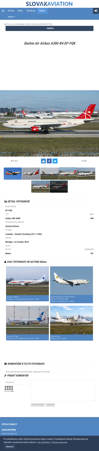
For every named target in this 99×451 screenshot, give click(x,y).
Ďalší (83, 161)
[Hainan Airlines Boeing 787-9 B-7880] (13, 173)
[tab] (49, 28)
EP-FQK (8, 210)
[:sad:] (10, 389)
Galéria (41, 11)
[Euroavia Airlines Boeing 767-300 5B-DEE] (27, 320)
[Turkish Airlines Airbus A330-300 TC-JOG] (40, 186)
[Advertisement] (49, 68)
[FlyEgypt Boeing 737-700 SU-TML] (31, 173)
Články (20, 11)
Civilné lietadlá (19, 24)
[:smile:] (5, 387)
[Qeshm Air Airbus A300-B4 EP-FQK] (68, 173)
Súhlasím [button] (10, 447)
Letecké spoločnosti (9, 434)
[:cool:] (8, 387)
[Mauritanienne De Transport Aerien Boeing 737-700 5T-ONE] (71, 280)
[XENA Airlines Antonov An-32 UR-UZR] (71, 320)
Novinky (11, 11)
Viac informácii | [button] (44, 442)
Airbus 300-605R (12, 218)
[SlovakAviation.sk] (49, 4)
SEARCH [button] (50, 28)
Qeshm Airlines (12, 226)
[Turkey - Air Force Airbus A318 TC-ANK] (59, 186)
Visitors (11, 17)
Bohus (8, 253)
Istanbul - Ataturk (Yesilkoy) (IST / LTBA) (23, 234)
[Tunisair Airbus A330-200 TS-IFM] (86, 173)
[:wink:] (12, 387)
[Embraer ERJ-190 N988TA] (27, 280)
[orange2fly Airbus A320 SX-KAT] (49, 173)
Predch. (15, 161)
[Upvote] (44, 161)
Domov (10, 24)
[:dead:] (12, 389)
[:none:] (5, 389)
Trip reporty (30, 11)
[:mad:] (8, 389)
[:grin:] (10, 387)
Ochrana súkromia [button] (59, 442)
